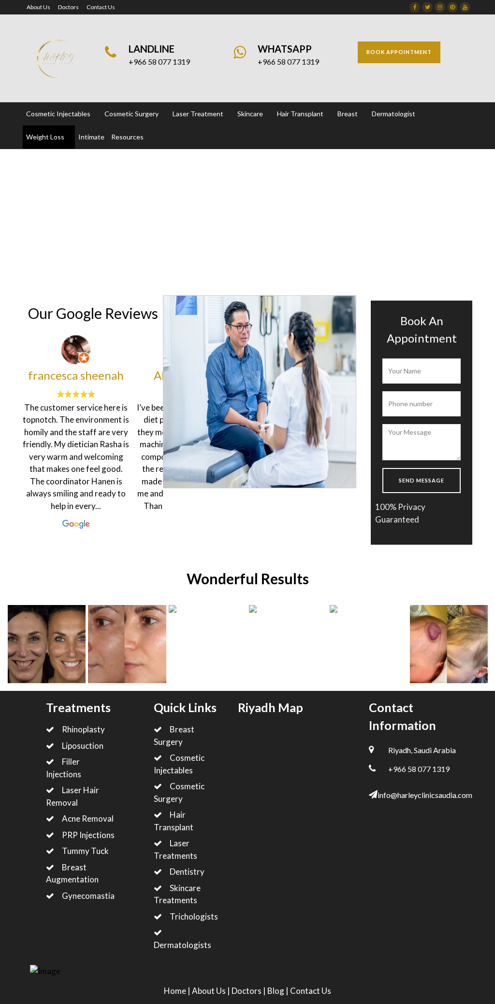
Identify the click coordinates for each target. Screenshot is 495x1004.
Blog (276, 991)
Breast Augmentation (72, 873)
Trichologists (194, 916)
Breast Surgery (174, 735)
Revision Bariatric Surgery (173, 236)
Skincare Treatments (177, 894)
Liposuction (82, 746)
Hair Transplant (173, 821)
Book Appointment (399, 52)
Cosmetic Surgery (179, 792)
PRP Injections (88, 835)
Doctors (68, 7)
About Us (38, 7)
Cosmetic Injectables (179, 764)
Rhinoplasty (83, 729)
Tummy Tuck (85, 851)
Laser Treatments (175, 849)
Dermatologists (182, 945)
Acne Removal (88, 818)
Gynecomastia (88, 896)
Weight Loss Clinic (85, 236)
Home (33, 236)
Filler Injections (63, 767)
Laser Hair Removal (72, 796)
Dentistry (187, 871)
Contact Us (101, 7)
